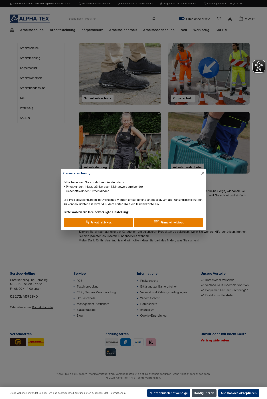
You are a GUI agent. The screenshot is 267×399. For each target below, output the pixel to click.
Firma (172, 222)
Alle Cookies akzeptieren (239, 393)
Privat (101, 222)
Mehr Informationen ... (115, 393)
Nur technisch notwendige (169, 393)
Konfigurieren (204, 393)
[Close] (203, 173)
